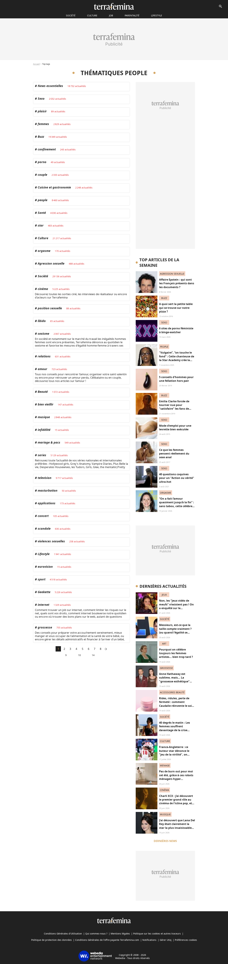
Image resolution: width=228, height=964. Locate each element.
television (44, 478)
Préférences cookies (186, 939)
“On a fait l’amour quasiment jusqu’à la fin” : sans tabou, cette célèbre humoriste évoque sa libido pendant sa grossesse (176, 508)
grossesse (44, 627)
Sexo (41, 98)
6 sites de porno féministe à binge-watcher (176, 330)
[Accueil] (114, 6)
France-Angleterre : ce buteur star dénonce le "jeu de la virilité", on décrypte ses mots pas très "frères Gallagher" (176, 754)
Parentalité (132, 15)
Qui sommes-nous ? (96, 933)
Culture (92, 15)
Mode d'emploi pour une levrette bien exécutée (175, 427)
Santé (41, 213)
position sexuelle (49, 308)
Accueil (36, 64)
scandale (44, 528)
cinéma (42, 289)
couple (42, 175)
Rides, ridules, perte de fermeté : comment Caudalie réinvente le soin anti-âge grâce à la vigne (176, 703)
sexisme (43, 334)
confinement (46, 149)
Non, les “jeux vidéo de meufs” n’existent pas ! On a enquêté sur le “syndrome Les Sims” (176, 606)
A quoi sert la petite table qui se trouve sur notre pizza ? (176, 307)
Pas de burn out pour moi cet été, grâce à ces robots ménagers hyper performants (176, 777)
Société (42, 276)
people (42, 200)
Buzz (40, 137)
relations (44, 356)
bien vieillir (45, 404)
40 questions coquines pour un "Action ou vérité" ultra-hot (176, 478)
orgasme (43, 251)
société (70, 15)
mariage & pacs (48, 442)
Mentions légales (120, 933)
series (41, 455)
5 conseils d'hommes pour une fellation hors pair (176, 379)
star (40, 225)
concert (43, 516)
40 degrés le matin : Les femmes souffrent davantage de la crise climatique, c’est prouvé (175, 728)
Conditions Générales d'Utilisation (63, 933)
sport (41, 579)
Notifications (149, 939)
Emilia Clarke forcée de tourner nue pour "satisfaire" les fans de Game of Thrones (174, 406)
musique (43, 417)
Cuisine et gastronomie (54, 187)
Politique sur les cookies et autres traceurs (157, 933)
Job (111, 15)
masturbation (47, 490)
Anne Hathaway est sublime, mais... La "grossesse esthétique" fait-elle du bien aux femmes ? (174, 681)
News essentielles (50, 86)
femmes (43, 124)
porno (41, 162)
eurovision (45, 567)
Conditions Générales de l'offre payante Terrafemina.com (107, 939)
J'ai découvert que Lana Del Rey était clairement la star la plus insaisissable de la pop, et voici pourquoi (177, 827)
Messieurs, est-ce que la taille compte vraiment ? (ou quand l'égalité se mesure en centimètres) (175, 630)
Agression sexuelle (50, 263)
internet (43, 605)
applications (46, 503)
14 (93, 655)
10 (79, 655)
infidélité (43, 430)
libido (41, 321)
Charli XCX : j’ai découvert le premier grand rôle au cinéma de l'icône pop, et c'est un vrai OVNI (176, 801)
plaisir (42, 111)
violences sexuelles (51, 541)
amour (42, 369)
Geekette (43, 592)
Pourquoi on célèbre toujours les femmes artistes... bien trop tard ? (176, 653)
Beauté (42, 392)
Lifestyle (156, 15)
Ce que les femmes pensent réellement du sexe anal (174, 453)
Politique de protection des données (51, 939)
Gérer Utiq (165, 939)
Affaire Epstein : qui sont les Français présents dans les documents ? (176, 283)
